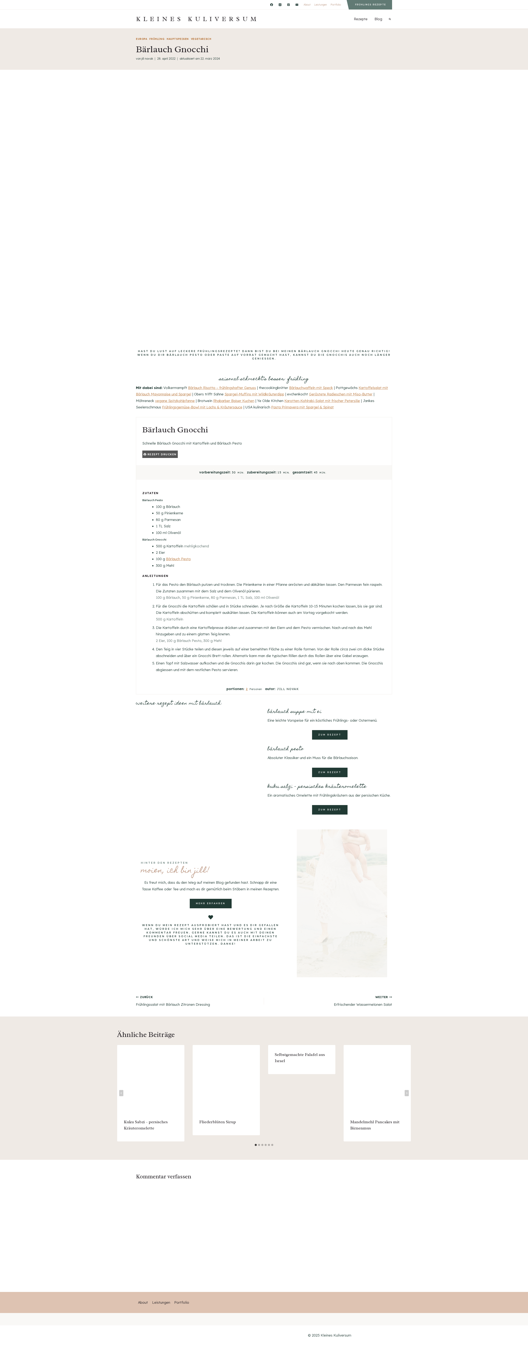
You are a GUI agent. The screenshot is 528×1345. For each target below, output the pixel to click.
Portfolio (336, 4)
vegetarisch (201, 38)
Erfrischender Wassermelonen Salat (363, 1001)
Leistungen (320, 4)
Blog (378, 19)
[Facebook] (271, 4)
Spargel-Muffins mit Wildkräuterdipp (254, 394)
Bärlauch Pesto (178, 559)
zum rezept (329, 734)
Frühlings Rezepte (370, 4)
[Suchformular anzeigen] (390, 19)
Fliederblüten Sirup (217, 1121)
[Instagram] (280, 4)
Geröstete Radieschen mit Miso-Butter (340, 394)
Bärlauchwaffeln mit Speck (311, 387)
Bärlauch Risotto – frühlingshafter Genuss (222, 387)
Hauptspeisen (178, 38)
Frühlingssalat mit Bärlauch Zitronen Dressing (173, 1001)
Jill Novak (147, 58)
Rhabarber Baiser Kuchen (233, 401)
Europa (141, 38)
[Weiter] (407, 1093)
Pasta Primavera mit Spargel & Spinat (302, 407)
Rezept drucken (161, 454)
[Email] (297, 4)
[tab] (256, 1145)
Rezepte (361, 19)
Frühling (156, 38)
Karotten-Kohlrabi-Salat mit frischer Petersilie (322, 401)
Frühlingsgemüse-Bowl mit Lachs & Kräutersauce (202, 407)
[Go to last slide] (121, 1093)
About (307, 4)
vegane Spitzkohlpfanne (175, 401)
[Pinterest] (288, 4)
